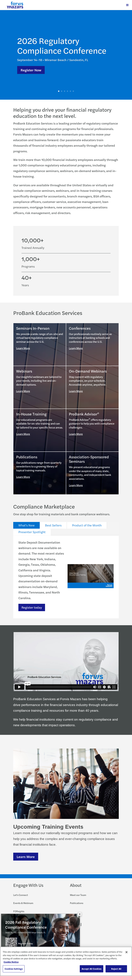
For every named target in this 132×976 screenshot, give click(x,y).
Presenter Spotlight (32, 532)
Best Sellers (53, 525)
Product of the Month (87, 525)
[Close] (126, 952)
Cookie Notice (11, 961)
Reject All (116, 968)
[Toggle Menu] (127, 5)
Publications (76, 903)
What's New (26, 525)
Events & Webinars (23, 903)
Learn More (23, 348)
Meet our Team (78, 895)
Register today (31, 607)
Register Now (31, 69)
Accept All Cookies (91, 968)
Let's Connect (20, 895)
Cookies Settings (14, 968)
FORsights (18, 911)
